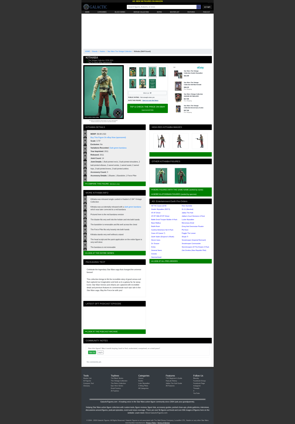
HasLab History (171, 381)
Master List (87, 378)
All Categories (143, 388)
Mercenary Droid (188, 223)
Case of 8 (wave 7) (158, 233)
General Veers (156, 250)
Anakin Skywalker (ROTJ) (160, 209)
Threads (196, 388)
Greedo (154, 254)
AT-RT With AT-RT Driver (160, 216)
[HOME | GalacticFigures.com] (95, 7)
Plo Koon (185, 230)
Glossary (86, 386)
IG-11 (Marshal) (187, 209)
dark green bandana (132, 207)
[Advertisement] (147, 31)
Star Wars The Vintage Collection (119, 51)
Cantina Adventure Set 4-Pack (162, 230)
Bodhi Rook (155, 226)
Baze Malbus (156, 223)
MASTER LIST (174, 12)
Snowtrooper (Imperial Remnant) (194, 240)
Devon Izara (155, 240)
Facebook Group (199, 381)
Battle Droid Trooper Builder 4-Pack (164, 219)
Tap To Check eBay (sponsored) (100, 62)
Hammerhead (156, 257)
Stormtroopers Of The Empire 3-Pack (195, 247)
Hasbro (102, 51)
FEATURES (191, 12)
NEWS (87, 12)
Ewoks (140, 381)
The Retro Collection (118, 383)
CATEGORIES (102, 12)
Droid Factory (116, 388)
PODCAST (206, 12)
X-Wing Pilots (143, 386)
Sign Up (92, 352)
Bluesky (196, 378)
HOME (87, 51)
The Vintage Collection (96, 60)
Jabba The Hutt (187, 213)
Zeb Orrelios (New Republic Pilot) (194, 250)
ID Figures (87, 381)
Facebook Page (199, 383)
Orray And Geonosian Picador (193, 226)
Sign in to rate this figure (150, 100)
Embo (153, 247)
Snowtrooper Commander (191, 243)
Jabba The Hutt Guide (174, 383)
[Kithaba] (180, 175)
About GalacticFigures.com (156, 413)
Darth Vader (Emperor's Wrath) (162, 237)
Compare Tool (88, 383)
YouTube (196, 393)
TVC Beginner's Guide (174, 378)
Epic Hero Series (117, 386)
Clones (140, 378)
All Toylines (115, 391)
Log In (100, 352)
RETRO (159, 12)
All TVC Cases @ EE (158, 206)
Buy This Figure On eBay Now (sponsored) (108, 137)
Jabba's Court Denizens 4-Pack (193, 216)
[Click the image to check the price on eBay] (103, 92)
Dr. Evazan (155, 243)
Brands (94, 51)
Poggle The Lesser (189, 233)
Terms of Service (163, 423)
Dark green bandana (118, 148)
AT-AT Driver (156, 213)
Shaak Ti (185, 237)
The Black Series (117, 378)
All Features (170, 386)
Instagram (197, 386)
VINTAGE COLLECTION (141, 12)
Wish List (150, 93)
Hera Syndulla (187, 206)
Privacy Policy (151, 423)
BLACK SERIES (120, 12)
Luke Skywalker (144, 383)
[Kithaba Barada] (161, 175)
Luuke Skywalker (188, 219)
